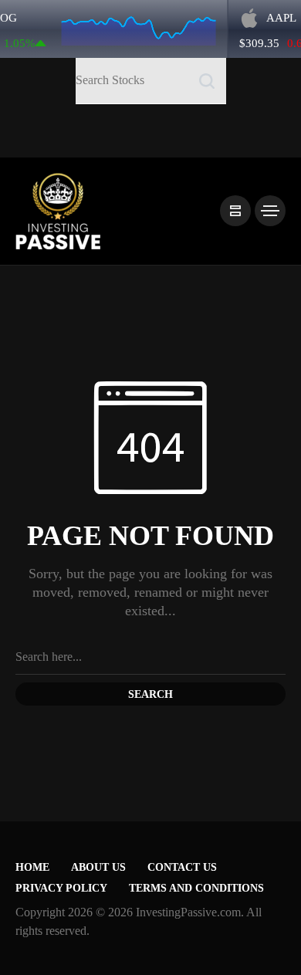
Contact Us (182, 867)
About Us (98, 867)
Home (32, 867)
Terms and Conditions (196, 888)
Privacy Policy (61, 888)
